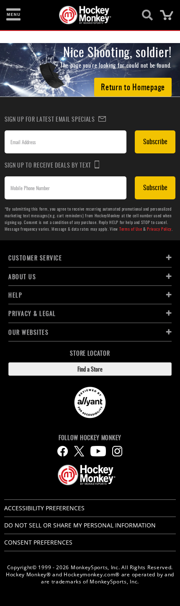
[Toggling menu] (13, 15)
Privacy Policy (159, 229)
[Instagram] (117, 451)
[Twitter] (79, 451)
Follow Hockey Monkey (90, 437)
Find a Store (90, 368)
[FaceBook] (62, 451)
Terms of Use (130, 229)
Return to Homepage (133, 86)
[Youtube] (98, 451)
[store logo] (85, 15)
